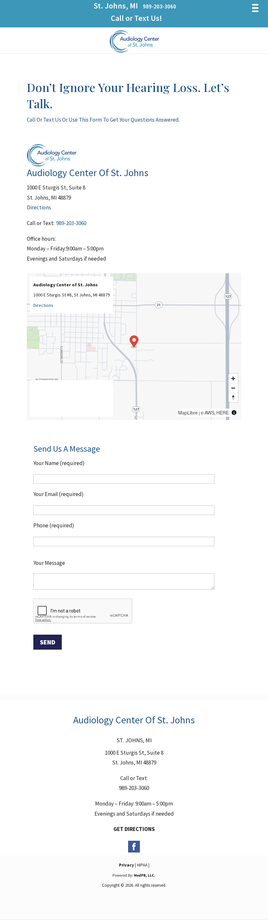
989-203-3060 (159, 6)
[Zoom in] (233, 378)
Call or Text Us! (136, 18)
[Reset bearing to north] (233, 397)
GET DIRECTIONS (134, 829)
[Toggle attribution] (234, 412)
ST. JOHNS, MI (134, 740)
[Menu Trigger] (255, 8)
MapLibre (188, 412)
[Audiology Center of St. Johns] (134, 52)
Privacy (126, 865)
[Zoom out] (233, 388)
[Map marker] (134, 342)
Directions (39, 207)
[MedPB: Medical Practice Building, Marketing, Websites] (134, 875)
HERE (222, 412)
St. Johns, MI (115, 6)
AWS (209, 412)
